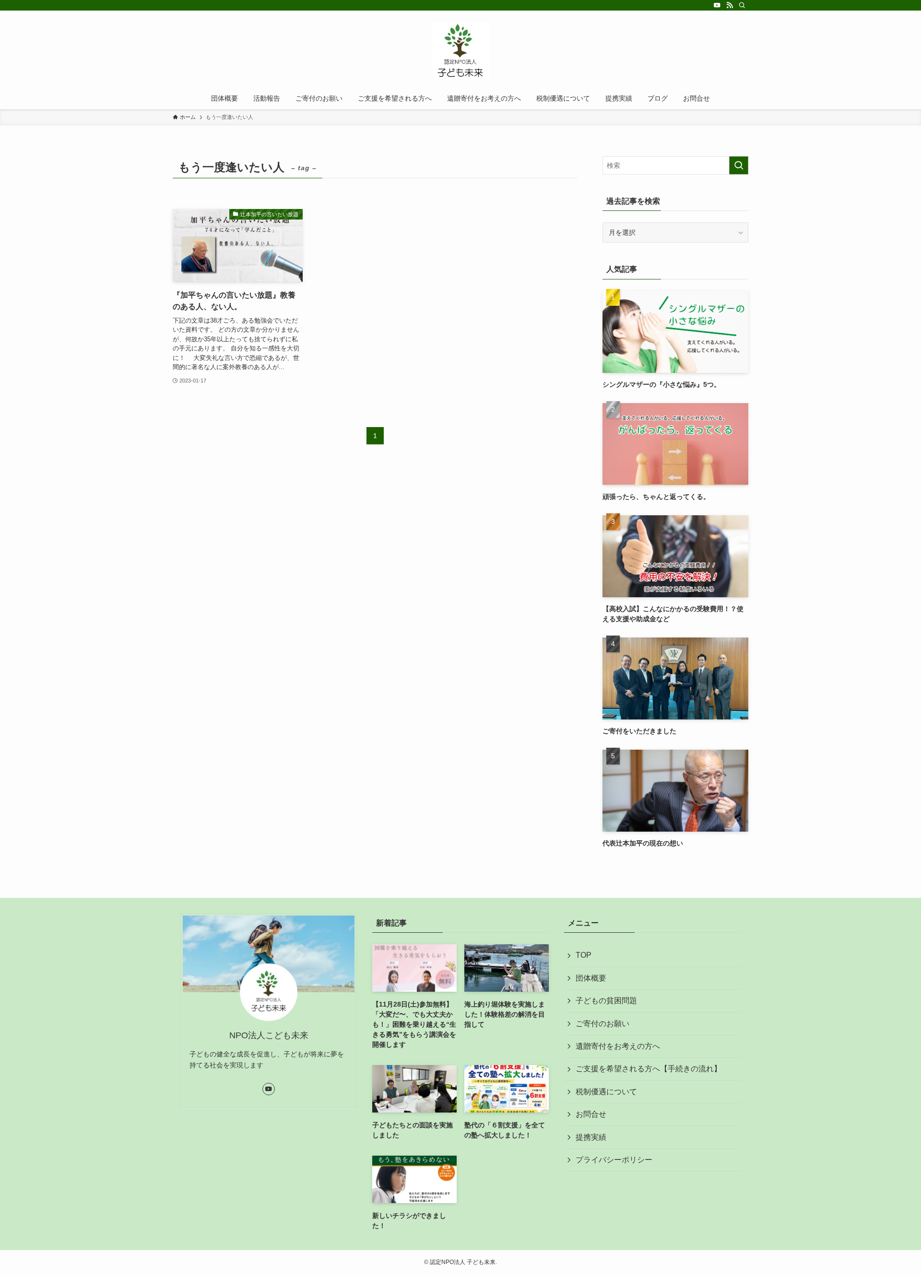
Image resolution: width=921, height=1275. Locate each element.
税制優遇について (606, 1092)
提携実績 (591, 1137)
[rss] (729, 5)
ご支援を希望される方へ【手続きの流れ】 (648, 1069)
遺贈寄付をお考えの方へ (618, 1046)
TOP (583, 955)
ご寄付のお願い (602, 1024)
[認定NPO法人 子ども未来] (460, 51)
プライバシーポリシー (614, 1160)
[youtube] (717, 5)
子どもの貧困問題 (606, 1001)
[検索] (742, 5)
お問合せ (591, 1114)
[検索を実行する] (738, 165)
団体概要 (591, 978)
